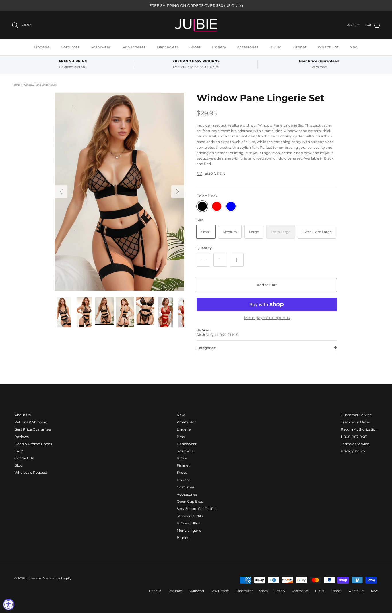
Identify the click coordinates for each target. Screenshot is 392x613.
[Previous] (61, 191)
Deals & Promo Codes (33, 444)
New (354, 47)
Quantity (204, 248)
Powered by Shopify (56, 578)
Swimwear (100, 47)
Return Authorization (359, 429)
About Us (22, 415)
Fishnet (299, 47)
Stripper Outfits (190, 516)
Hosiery (219, 47)
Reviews (21, 437)
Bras (181, 437)
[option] (119, 192)
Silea (206, 330)
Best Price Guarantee (32, 429)
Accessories (247, 47)
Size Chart (215, 173)
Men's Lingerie (189, 530)
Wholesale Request (30, 472)
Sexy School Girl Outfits (196, 508)
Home (15, 85)
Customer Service (356, 415)
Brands (183, 537)
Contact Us (24, 458)
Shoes (195, 47)
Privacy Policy (353, 451)
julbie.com (33, 578)
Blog (18, 465)
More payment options (267, 317)
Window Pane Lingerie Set (40, 85)
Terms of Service (355, 444)
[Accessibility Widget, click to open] (8, 604)
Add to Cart (267, 285)
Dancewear (167, 47)
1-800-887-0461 (354, 437)
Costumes (70, 47)
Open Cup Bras (190, 501)
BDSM (275, 47)
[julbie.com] (196, 25)
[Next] (177, 191)
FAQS (19, 451)
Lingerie (42, 47)
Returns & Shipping (30, 422)
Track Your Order (355, 422)
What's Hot (328, 47)
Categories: (206, 348)
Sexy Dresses (133, 47)
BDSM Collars (188, 523)
